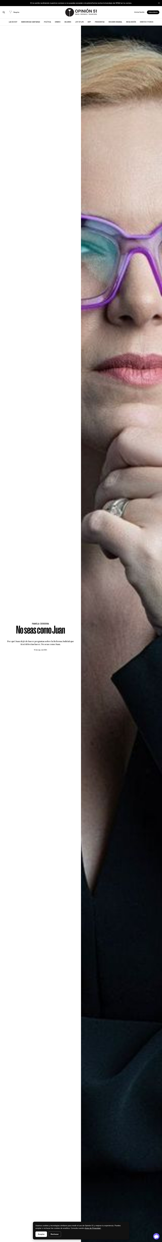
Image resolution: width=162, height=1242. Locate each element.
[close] (159, 3)
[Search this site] (4, 12)
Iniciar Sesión (139, 12)
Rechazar (55, 1234)
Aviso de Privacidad (93, 1228)
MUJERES (68, 22)
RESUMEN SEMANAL (115, 22)
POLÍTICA (47, 22)
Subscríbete (153, 12)
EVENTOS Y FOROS (146, 22)
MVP (89, 22)
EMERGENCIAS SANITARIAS (30, 22)
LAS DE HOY (13, 22)
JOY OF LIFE (79, 22)
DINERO (57, 22)
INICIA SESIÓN (131, 22)
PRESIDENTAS (100, 22)
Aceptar (41, 1234)
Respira (16, 12)
